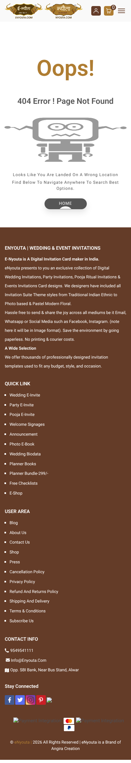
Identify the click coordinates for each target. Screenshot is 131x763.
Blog (14, 523)
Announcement (24, 434)
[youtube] (49, 699)
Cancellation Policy (27, 572)
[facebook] (9, 700)
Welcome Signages (27, 424)
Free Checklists (24, 483)
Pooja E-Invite (22, 414)
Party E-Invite (22, 405)
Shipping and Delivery (29, 601)
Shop (14, 552)
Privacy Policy (22, 582)
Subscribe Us (22, 621)
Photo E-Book (22, 444)
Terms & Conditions (27, 611)
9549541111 (21, 650)
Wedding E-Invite (25, 395)
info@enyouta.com (28, 660)
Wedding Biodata (25, 454)
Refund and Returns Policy (34, 591)
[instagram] (30, 700)
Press (15, 562)
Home (65, 203)
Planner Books (23, 464)
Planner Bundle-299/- (29, 473)
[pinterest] (41, 700)
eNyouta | (23, 742)
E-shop (16, 493)
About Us (18, 533)
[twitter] (20, 700)
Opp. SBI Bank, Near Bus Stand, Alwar (44, 670)
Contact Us (20, 542)
